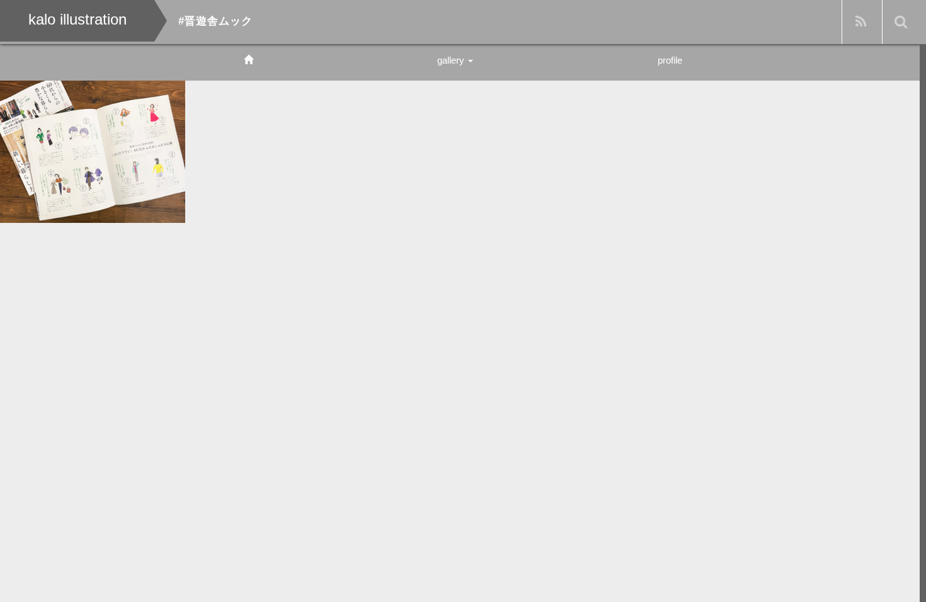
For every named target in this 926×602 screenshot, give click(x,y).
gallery (452, 60)
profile (670, 60)
